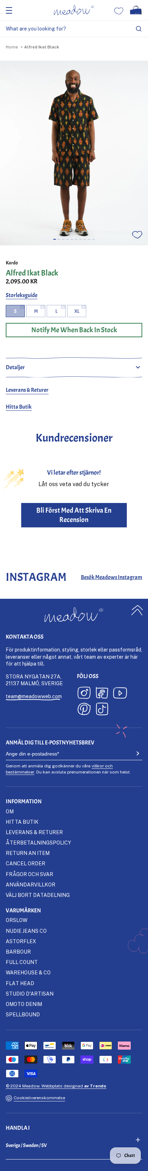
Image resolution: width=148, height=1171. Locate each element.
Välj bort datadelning (38, 895)
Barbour (18, 952)
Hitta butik (22, 822)
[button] (54, 239)
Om (10, 811)
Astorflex (21, 941)
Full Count (22, 962)
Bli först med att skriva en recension (73, 515)
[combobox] (74, 29)
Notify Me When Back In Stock (74, 329)
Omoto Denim (24, 1004)
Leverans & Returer (27, 390)
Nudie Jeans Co (26, 931)
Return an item (28, 853)
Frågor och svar (29, 874)
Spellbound (23, 1014)
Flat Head (20, 983)
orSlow (16, 920)
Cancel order (25, 863)
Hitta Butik (19, 406)
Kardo (12, 263)
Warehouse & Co (28, 972)
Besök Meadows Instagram (111, 577)
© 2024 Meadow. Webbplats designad (56, 1085)
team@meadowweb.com (34, 696)
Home (12, 47)
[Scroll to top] (137, 610)
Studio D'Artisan (30, 994)
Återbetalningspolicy (38, 843)
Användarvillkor (30, 884)
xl (76, 311)
